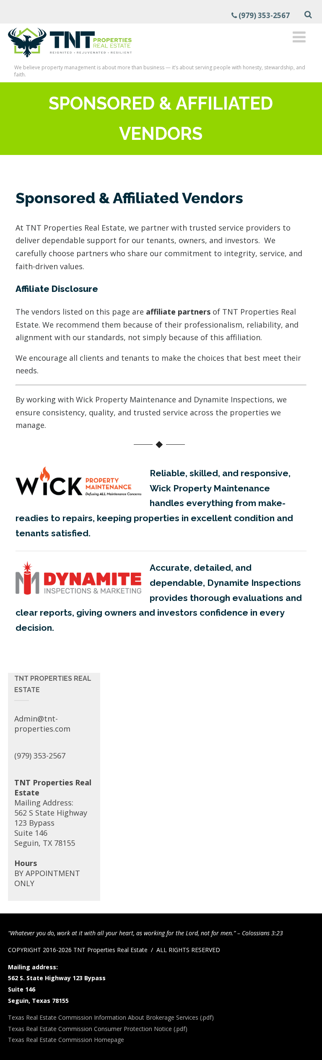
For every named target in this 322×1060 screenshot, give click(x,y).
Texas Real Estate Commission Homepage (66, 1040)
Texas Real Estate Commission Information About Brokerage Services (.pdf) (111, 1017)
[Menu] (299, 36)
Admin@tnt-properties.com (42, 724)
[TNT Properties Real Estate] (70, 59)
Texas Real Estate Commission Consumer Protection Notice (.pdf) (97, 1029)
